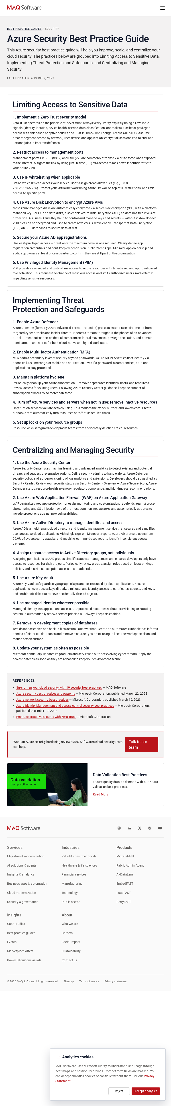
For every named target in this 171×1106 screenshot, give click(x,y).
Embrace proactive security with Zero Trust (46, 717)
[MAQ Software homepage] (24, 8)
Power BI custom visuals (24, 960)
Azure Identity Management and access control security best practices (65, 706)
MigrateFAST (125, 856)
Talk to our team (138, 744)
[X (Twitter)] (139, 828)
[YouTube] (160, 828)
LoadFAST (123, 893)
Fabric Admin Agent (130, 865)
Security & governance (22, 902)
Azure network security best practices (42, 700)
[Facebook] (150, 828)
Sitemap (69, 981)
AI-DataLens (125, 874)
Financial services (74, 874)
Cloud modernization (21, 893)
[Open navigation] (162, 8)
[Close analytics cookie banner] (157, 1057)
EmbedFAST (124, 884)
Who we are (70, 924)
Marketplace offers (20, 951)
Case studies (16, 924)
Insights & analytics (20, 874)
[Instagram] (119, 828)
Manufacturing (72, 884)
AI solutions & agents (22, 865)
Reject (119, 1091)
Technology (70, 893)
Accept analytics (145, 1091)
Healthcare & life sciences (79, 865)
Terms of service (89, 981)
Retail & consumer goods (79, 856)
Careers (67, 933)
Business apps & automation (27, 884)
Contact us (69, 960)
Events (11, 942)
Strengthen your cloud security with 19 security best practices (59, 687)
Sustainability (71, 951)
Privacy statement (115, 981)
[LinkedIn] (129, 828)
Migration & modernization (25, 856)
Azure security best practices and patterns (45, 694)
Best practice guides (24, 28)
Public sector (71, 902)
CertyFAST (123, 902)
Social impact (71, 942)
